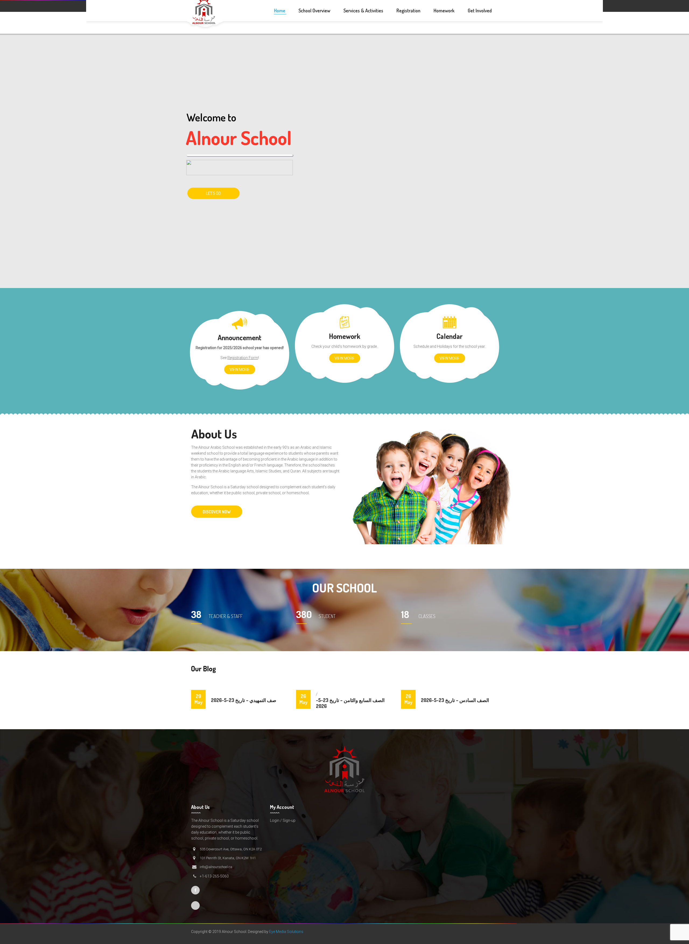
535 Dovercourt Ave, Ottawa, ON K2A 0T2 (231, 849)
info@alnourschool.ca (216, 867)
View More (239, 369)
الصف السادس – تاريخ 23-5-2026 (455, 700)
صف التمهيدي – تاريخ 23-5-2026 (243, 700)
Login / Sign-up (283, 820)
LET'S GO (213, 193)
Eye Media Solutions (286, 931)
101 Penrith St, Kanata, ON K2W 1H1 (228, 858)
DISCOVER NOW (217, 511)
